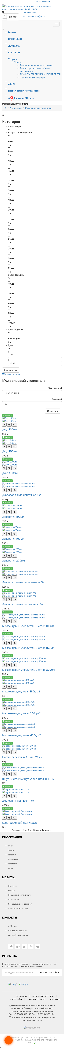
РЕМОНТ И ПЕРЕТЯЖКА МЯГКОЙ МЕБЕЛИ (40, 74)
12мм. (11, 171)
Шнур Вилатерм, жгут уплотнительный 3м (28, 779)
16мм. (11, 190)
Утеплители (16, 108)
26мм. (11, 239)
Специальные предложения (20, 904)
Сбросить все (10, 370)
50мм (11, 313)
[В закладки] (9, 425)
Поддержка (13, 859)
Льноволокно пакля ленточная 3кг (23, 582)
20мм (11, 293)
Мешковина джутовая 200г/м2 (21, 713)
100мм (11, 323)
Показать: (56, 398)
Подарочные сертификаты (19, 895)
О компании (21, 996)
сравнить (53, 411)
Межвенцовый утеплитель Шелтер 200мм (28, 670)
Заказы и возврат (36, 999)
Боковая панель (12, 374)
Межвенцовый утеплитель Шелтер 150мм (28, 648)
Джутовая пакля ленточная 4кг (21, 495)
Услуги (17, 62)
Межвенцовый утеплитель (38, 108)
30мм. (11, 258)
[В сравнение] (14, 425)
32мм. (11, 268)
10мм (11, 284)
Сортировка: (55, 387)
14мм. (11, 180)
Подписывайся (49, 973)
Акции (10, 868)
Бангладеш (14, 338)
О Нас (10, 846)
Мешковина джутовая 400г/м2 (21, 735)
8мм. (10, 151)
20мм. (11, 210)
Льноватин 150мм (13, 539)
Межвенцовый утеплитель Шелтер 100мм (28, 626)
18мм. (11, 200)
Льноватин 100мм (13, 517)
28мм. (11, 248)
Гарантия (12, 854)
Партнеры (12, 886)
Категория (12, 863)
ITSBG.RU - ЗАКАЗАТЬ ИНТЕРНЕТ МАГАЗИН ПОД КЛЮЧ (36, 1041)
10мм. (11, 161)
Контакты (55, 999)
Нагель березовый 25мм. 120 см (22, 757)
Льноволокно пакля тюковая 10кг (22, 604)
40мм (11, 303)
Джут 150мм (9, 451)
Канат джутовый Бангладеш (19, 822)
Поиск (13, 17)
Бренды (11, 890)
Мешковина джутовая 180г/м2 (21, 691)
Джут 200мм (10, 473)
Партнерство (13, 899)
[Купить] (4, 425)
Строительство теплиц (18, 908)
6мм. (10, 141)
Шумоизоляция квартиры (32, 77)
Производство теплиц (43, 996)
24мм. (11, 229)
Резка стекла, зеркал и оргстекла (36, 65)
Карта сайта (16, 999)
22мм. (11, 219)
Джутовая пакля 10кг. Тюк (18, 801)
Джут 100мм (9, 429)
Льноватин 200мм (13, 560)
